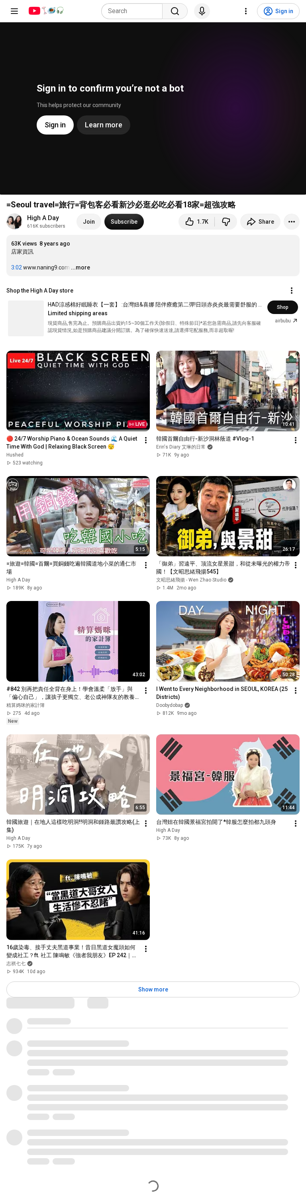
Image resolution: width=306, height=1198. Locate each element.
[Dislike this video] (226, 222)
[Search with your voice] (202, 11)
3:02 (16, 267)
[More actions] (292, 222)
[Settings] (246, 11)
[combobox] (134, 11)
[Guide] (14, 11)
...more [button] (80, 267)
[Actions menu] (292, 291)
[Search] (175, 11)
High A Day (43, 218)
